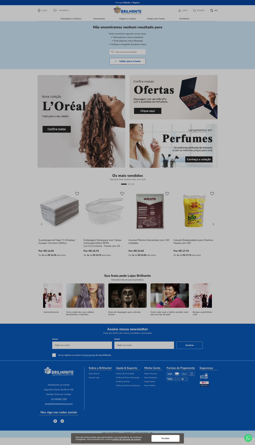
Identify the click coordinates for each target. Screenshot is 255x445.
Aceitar (165, 438)
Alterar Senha (149, 381)
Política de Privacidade (125, 373)
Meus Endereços (150, 377)
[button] (198, 10)
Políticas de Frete (123, 381)
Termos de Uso (89, 355)
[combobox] (127, 51)
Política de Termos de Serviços (128, 385)
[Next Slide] (213, 224)
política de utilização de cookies (126, 439)
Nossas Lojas (94, 377)
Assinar (189, 345)
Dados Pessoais (150, 373)
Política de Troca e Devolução (127, 377)
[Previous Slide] (42, 224)
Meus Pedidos (150, 385)
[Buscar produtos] (112, 51)
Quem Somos (94, 373)
